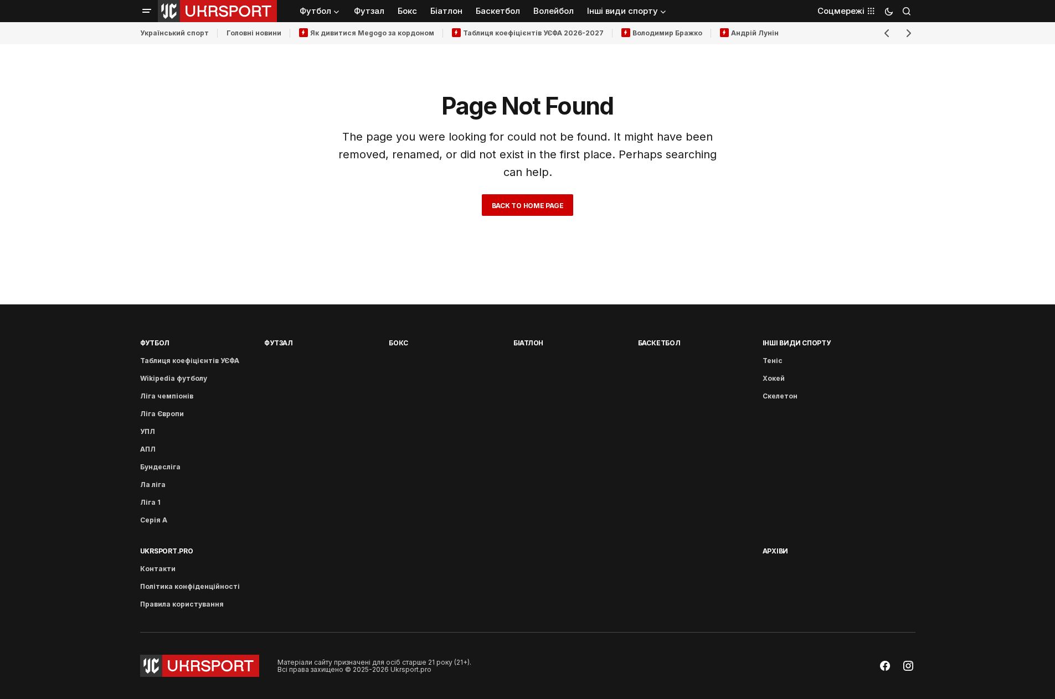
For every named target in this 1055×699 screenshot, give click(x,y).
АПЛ (148, 449)
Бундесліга (160, 467)
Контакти (158, 569)
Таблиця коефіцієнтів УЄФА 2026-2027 (533, 33)
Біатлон (528, 343)
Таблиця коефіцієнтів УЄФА (189, 360)
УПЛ (147, 431)
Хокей (774, 378)
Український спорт (174, 33)
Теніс (773, 360)
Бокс (398, 343)
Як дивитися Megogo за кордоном (372, 33)
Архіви (776, 551)
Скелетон (780, 396)
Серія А (153, 520)
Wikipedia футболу (173, 378)
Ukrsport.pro (166, 551)
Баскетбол (659, 343)
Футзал (278, 343)
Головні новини (254, 33)
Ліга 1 (150, 502)
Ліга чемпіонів (166, 396)
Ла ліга (153, 484)
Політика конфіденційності (190, 586)
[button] (146, 11)
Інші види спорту (797, 343)
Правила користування (182, 604)
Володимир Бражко (667, 33)
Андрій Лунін (755, 33)
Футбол (155, 343)
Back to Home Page (528, 205)
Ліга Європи (162, 414)
